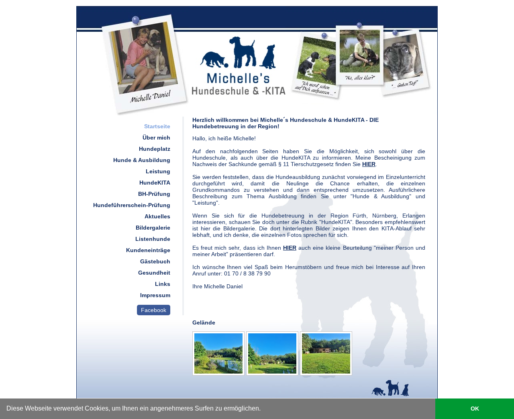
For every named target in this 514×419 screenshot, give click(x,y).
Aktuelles (157, 216)
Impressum (155, 295)
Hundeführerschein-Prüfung (131, 205)
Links (162, 284)
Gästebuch (155, 261)
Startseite (157, 126)
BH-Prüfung (154, 194)
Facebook (153, 310)
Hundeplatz (154, 149)
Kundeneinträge (148, 250)
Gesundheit (154, 272)
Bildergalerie (153, 227)
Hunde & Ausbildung (141, 160)
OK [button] (475, 408)
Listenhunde (152, 239)
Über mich (156, 137)
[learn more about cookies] (263, 410)
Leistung (158, 171)
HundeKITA (154, 182)
